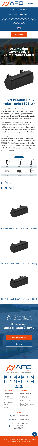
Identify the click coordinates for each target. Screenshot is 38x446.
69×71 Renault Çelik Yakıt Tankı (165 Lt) (19, 228)
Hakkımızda (8, 394)
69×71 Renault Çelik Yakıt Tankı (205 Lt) (19, 264)
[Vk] (32, 19)
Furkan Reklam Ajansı (23, 441)
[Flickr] (14, 22)
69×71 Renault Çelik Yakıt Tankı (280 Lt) (19, 299)
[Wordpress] (20, 22)
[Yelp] (29, 19)
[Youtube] (14, 19)
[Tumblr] (35, 19)
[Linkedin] (2, 19)
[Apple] (23, 22)
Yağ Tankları (25, 397)
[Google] (20, 19)
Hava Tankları (25, 401)
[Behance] (17, 22)
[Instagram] (8, 19)
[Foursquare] (26, 19)
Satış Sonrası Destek (8, 403)
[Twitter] (11, 19)
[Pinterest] (17, 19)
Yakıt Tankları (25, 394)
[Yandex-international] (23, 19)
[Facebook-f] (5, 19)
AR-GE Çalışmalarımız (9, 398)
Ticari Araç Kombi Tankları (27, 405)
